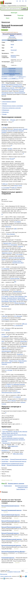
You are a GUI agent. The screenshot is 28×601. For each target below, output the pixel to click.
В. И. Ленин (8, 386)
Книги (7, 18)
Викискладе (12, 74)
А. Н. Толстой (5, 299)
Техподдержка (10, 571)
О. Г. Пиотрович (6, 329)
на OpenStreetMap (12, 68)
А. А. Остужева (5, 187)
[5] (8, 335)
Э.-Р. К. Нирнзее (12, 400)
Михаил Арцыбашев (19, 302)
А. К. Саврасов (17, 396)
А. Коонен (11, 296)
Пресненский (14, 50)
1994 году (14, 187)
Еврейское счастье (7, 252)
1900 (15, 228)
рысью (3, 334)
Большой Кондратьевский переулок (12, 539)
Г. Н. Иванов (5, 336)
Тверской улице (7, 243)
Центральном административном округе (12, 84)
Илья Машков (5, 301)
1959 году (5, 184)
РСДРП (8, 384)
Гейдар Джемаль (22, 360)
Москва (12, 35)
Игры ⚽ (20, 18)
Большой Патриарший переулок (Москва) (13, 551)
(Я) (22, 78)
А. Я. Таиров (5, 296)
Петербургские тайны (17, 262)
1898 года (24, 323)
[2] (2, 214)
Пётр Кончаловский (22, 299)
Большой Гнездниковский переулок (11, 510)
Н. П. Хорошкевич (12, 244)
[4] (15, 281)
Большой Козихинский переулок (11, 73)
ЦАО (12, 47)
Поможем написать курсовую (16, 483)
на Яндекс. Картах (12, 70)
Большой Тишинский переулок (10, 533)
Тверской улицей (17, 129)
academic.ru (6, 2)
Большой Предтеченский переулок (11, 527)
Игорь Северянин (19, 296)
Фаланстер (20, 354)
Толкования (7, 15)
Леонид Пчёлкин (17, 261)
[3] (14, 281)
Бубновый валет (17, 291)
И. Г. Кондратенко (17, 325)
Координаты (5, 76)
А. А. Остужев (8, 370)
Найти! (24, 8)
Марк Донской (5, 306)
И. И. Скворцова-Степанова (17, 384)
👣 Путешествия (3, 574)
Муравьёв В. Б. (5, 450)
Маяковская (13, 55)
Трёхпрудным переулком (17, 89)
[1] (12, 121)
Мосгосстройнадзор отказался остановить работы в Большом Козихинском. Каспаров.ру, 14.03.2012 (13, 439)
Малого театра (18, 185)
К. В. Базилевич (5, 249)
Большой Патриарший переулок (11, 521)
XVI (7, 119)
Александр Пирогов (12, 298)
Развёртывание (8, 485)
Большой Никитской (13, 130)
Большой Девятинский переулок (11, 514)
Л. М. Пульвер (19, 254)
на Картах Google (12, 71)
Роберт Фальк (12, 301)
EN (17, 1)
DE (20, 1)
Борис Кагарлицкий (6, 362)
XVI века (5, 127)
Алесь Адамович (11, 234)
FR (25, 1)
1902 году (4, 316)
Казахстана (8, 226)
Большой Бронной (17, 86)
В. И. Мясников (18, 316)
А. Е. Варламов (5, 268)
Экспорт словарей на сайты (5, 576)
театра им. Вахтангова (14, 257)
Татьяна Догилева (14, 278)
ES (23, 1)
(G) (19, 78)
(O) (21, 78)
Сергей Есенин (13, 299)
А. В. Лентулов (5, 289)
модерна (20, 246)
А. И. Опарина (5, 319)
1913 (25, 399)
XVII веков (12, 119)
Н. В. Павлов (17, 221)
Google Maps (5, 461)
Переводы (20, 15)
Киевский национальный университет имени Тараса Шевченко (21, 487)
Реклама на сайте (16, 571)
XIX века (10, 148)
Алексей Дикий (21, 298)
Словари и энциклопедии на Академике (13, 6)
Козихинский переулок (8, 557)
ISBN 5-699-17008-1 (18, 453)
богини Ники (23, 341)
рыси (3, 341)
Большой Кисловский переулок (10, 505)
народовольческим (6, 351)
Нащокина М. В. (6, 443)
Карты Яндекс (5, 459)
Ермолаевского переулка (8, 87)
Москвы (3, 86)
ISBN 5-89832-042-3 (13, 446)
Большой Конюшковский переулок (11, 545)
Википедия (14, 12)
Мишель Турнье (13, 360)
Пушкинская (13, 56)
